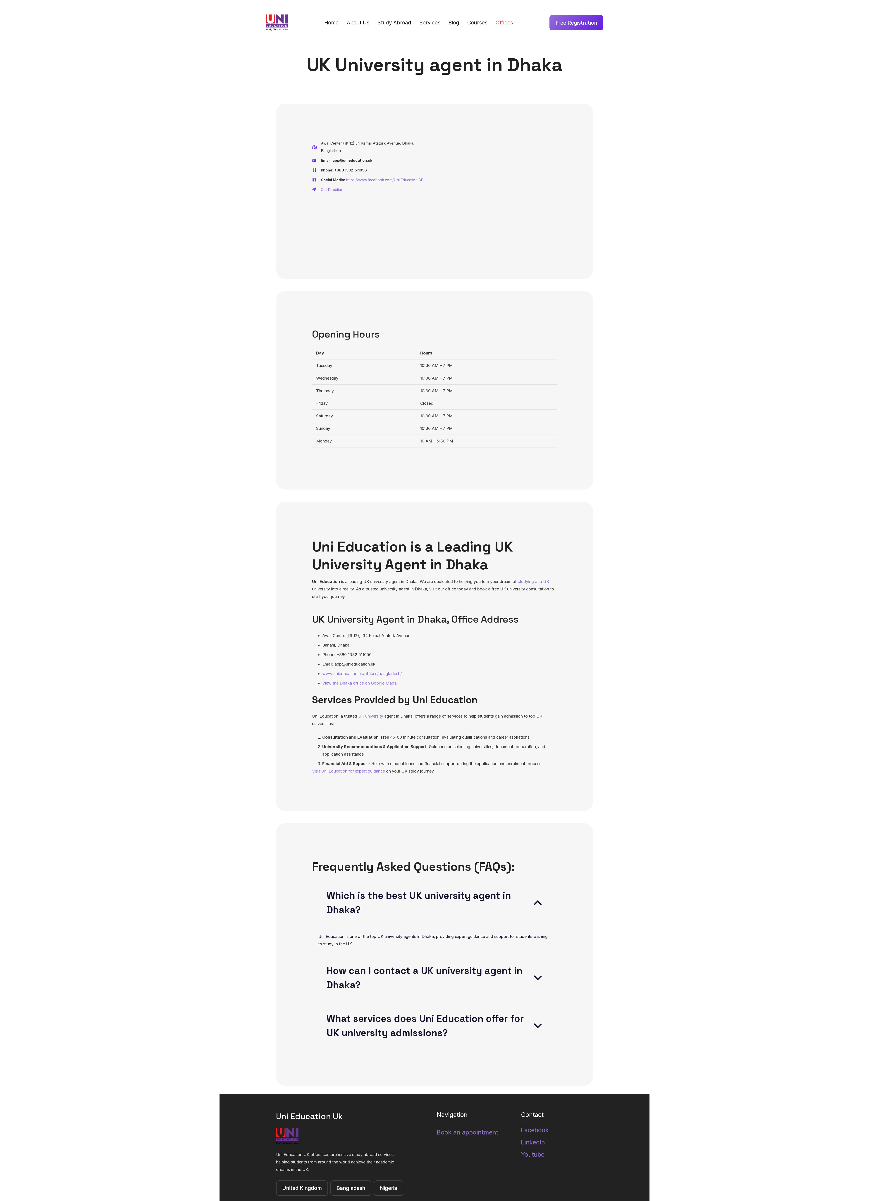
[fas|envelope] (316, 160)
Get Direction (332, 189)
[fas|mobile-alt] (316, 170)
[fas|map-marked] (316, 147)
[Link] (277, 22)
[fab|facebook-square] (316, 180)
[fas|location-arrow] (316, 189)
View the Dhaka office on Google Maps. (359, 683)
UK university (370, 716)
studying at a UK (533, 581)
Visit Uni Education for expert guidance (348, 771)
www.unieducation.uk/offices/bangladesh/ (362, 673)
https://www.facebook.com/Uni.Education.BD (385, 180)
